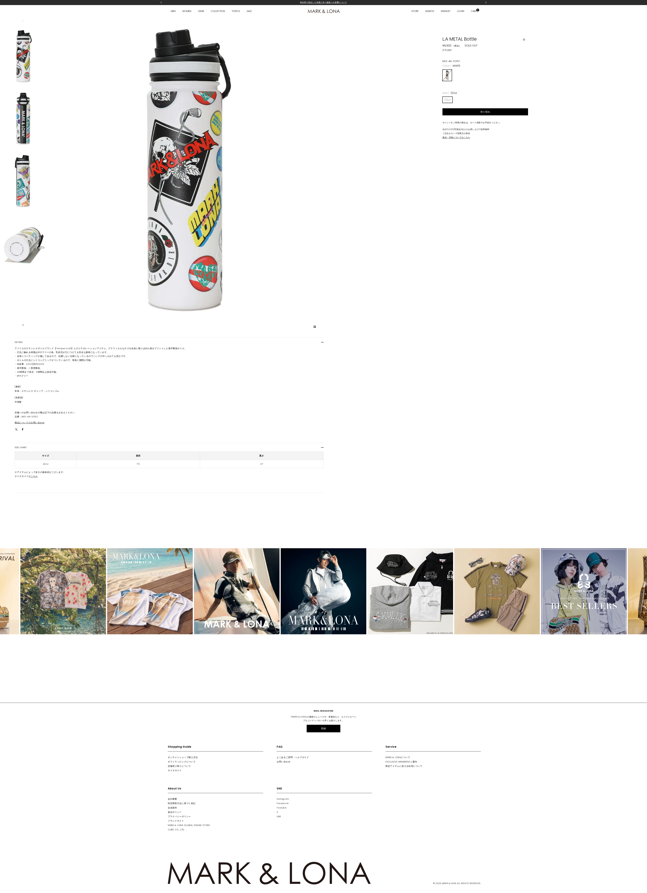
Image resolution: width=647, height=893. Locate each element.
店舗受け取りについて (179, 766)
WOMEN (186, 11)
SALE (249, 11)
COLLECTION (218, 11)
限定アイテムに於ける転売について (404, 766)
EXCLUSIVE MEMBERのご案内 (401, 761)
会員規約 (172, 807)
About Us (174, 788)
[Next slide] (23, 325)
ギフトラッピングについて (181, 761)
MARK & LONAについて (398, 757)
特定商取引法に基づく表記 (181, 803)
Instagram (283, 799)
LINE (279, 816)
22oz (447, 99)
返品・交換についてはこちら (456, 137)
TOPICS (236, 11)
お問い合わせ (283, 761)
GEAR (201, 11)
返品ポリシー (175, 812)
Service (391, 747)
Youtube (282, 807)
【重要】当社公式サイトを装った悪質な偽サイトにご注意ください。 (323, 3)
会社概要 (172, 799)
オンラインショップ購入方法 (183, 757)
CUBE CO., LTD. (176, 829)
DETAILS (19, 342)
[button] (23, 56)
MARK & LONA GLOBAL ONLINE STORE (189, 825)
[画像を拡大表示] (315, 327)
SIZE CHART (21, 447)
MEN (173, 11)
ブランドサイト (176, 820)
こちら (34, 476)
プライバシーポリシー (179, 816)
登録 (323, 728)
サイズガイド (175, 770)
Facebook (283, 803)
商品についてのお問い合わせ (30, 422)
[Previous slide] (23, 21)
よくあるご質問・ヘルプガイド (293, 757)
